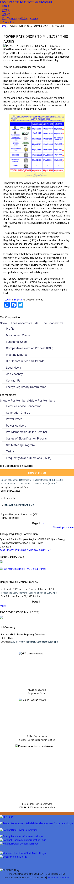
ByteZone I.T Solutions (58, 877)
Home (5, 5)
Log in (8, 299)
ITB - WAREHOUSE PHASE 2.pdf (19, 505)
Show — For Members (14, 400)
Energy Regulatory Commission (26, 387)
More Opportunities (63, 527)
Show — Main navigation (13, 1)
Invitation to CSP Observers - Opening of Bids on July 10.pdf (29, 592)
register (18, 299)
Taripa (10, 451)
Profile (5, 10)
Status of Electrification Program (27, 438)
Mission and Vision (18, 335)
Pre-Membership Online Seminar (20, 18)
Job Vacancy (14, 374)
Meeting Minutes (16, 354)
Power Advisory (16, 425)
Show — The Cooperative (16, 323)
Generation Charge (18, 412)
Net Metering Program (20, 445)
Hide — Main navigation (39, 1)
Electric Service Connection (23, 406)
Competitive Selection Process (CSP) (30, 348)
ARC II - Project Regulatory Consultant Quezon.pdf (34, 641)
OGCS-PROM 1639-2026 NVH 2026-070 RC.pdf (25, 550)
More (3, 605)
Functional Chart (16, 341)
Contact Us (8, 22)
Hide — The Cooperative (48, 323)
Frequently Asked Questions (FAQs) (28, 458)
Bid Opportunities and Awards (25, 361)
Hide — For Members (41, 400)
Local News (13, 367)
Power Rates (14, 419)
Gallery (6, 14)
